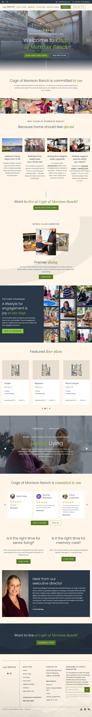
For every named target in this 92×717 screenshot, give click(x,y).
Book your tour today (36, 55)
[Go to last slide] (42, 408)
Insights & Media (53, 7)
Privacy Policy (74, 696)
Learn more (45, 460)
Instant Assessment (82, 2)
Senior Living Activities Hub (54, 689)
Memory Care (54, 428)
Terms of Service (84, 696)
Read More (14, 508)
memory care (83, 168)
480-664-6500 (28, 701)
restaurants (52, 166)
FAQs (48, 693)
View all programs (12, 331)
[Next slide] (50, 408)
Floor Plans (40, 7)
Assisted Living (38, 428)
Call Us (21, 400)
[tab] (45, 408)
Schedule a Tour (46, 643)
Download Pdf (9, 400)
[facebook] (8, 673)
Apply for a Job (51, 700)
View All (55, 523)
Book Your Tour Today (46, 207)
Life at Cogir (21, 7)
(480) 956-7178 (78, 7)
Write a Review (39, 523)
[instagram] (10, 673)
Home (25, 670)
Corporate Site (64, 2)
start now (23, 561)
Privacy (28, 709)
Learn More (46, 277)
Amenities (31, 7)
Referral (49, 685)
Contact (65, 7)
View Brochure (59, 55)
